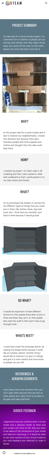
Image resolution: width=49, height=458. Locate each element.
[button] (2, 3)
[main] (24, 25)
